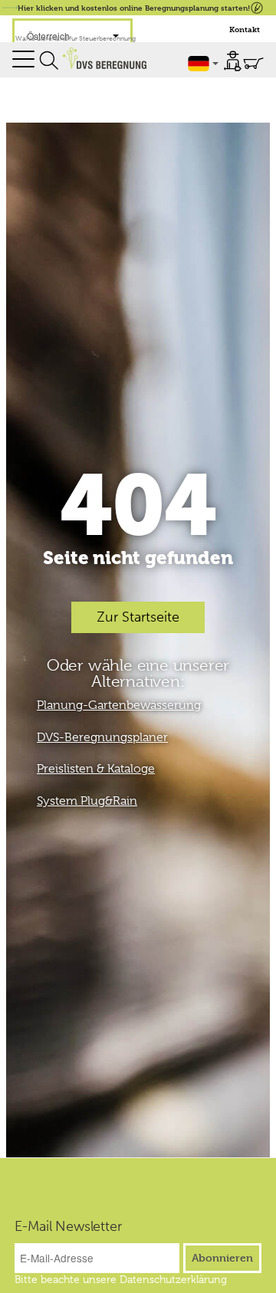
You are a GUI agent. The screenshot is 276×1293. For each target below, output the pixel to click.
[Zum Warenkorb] (253, 63)
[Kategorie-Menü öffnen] (23, 59)
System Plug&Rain (87, 801)
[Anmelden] (232, 61)
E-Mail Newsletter (68, 1226)
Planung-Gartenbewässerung (119, 705)
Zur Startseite (138, 617)
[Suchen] (49, 61)
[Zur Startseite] (104, 58)
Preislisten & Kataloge (96, 769)
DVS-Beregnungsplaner (102, 737)
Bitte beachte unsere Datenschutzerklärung (121, 1279)
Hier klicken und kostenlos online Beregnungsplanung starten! (134, 7)
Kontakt (244, 29)
